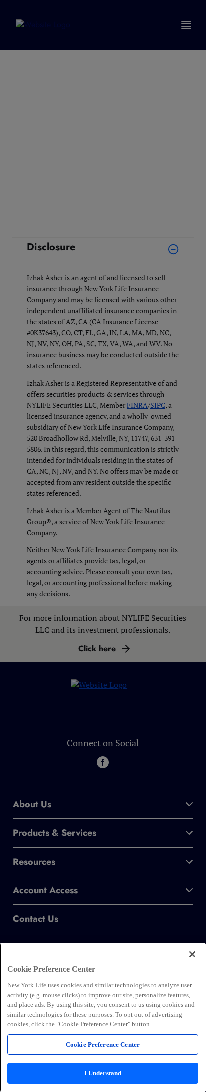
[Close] (193, 954)
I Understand (103, 1073)
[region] (103, 1017)
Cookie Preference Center (103, 1044)
